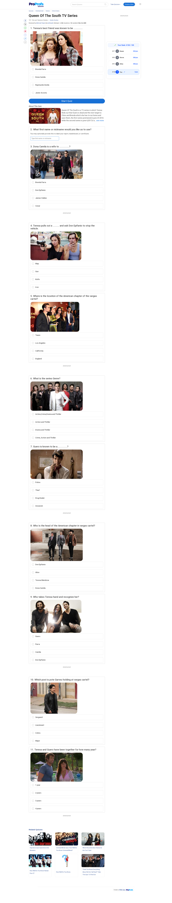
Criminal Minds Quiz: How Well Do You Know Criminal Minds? (66, 849)
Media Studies (54, 20)
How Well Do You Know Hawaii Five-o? (39, 872)
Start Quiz (66, 101)
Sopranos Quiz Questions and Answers (39, 849)
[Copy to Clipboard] (25, 38)
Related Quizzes (36, 830)
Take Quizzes (114, 4)
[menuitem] (115, 5)
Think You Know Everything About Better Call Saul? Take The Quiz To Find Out (92, 872)
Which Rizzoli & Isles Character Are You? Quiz (92, 849)
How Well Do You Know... (63, 872)
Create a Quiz (129, 4)
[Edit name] (124, 72)
